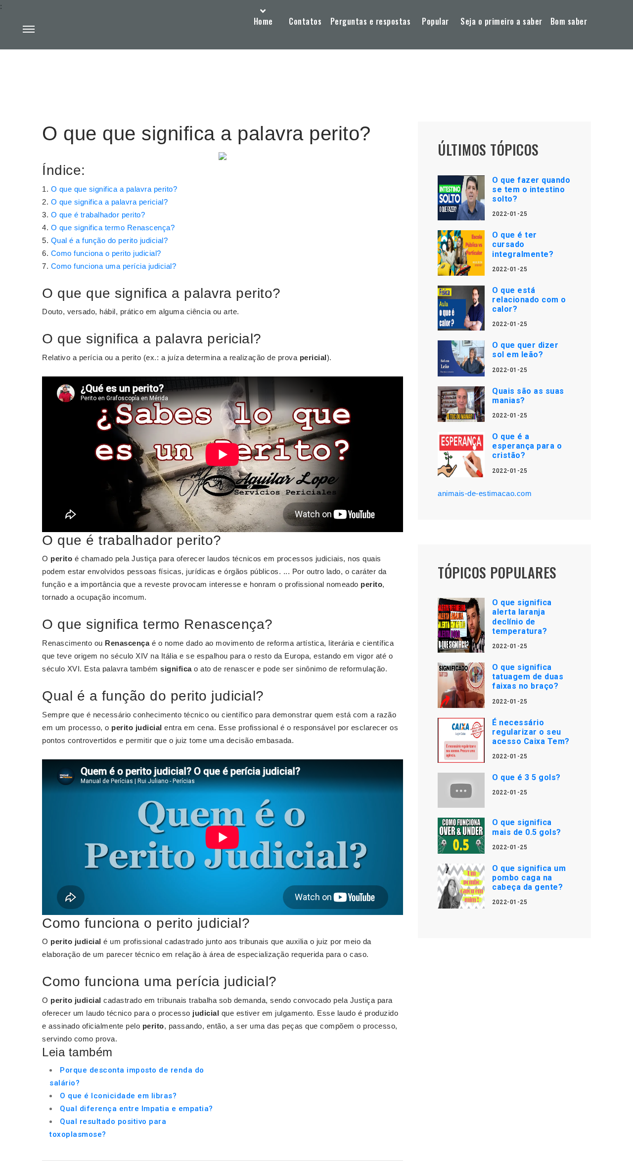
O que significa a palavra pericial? (109, 202)
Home (263, 21)
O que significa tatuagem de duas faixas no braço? (527, 677)
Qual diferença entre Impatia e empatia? (136, 1108)
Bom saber (569, 21)
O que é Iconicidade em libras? (118, 1095)
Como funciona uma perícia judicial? (114, 266)
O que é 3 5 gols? (526, 777)
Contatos (305, 21)
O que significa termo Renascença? (113, 227)
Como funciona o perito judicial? (106, 253)
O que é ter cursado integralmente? (522, 244)
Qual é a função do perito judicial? (109, 240)
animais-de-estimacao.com (485, 493)
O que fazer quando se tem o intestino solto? (531, 189)
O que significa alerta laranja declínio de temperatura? (522, 617)
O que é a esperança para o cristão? (527, 446)
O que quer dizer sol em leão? (525, 349)
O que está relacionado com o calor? (529, 300)
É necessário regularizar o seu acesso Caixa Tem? (531, 732)
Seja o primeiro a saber (501, 21)
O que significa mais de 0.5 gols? (526, 827)
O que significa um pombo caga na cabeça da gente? (529, 878)
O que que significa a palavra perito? (114, 189)
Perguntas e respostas (370, 21)
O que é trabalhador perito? (98, 214)
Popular (435, 21)
